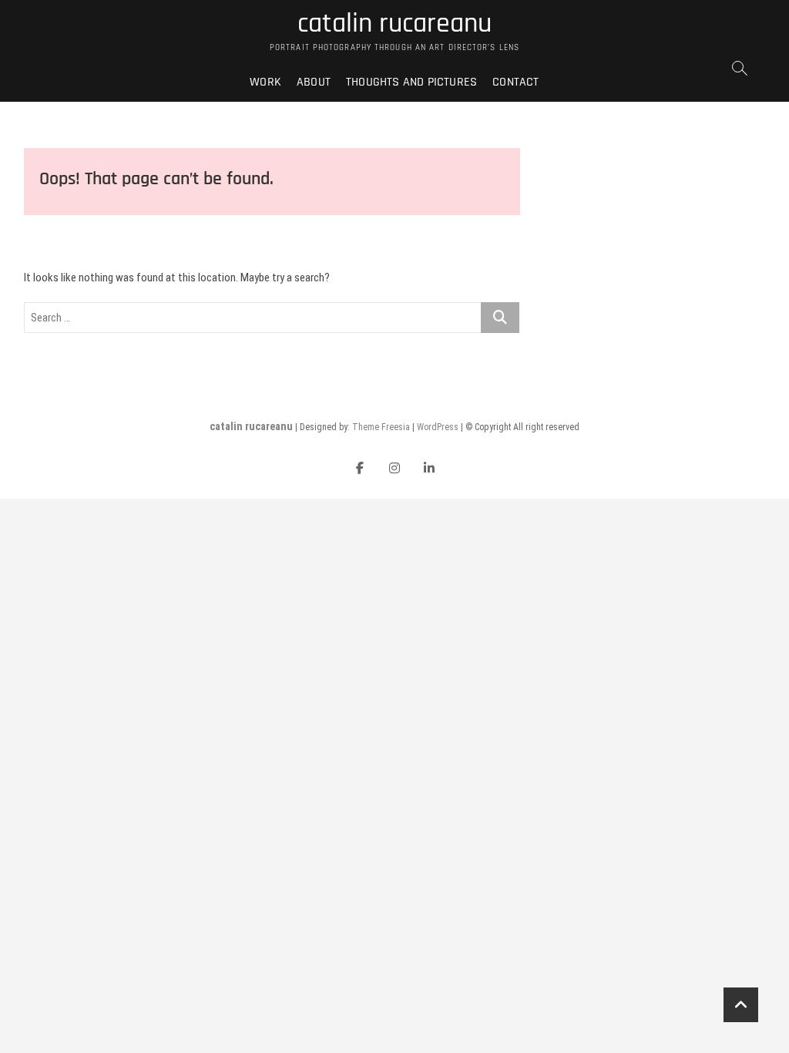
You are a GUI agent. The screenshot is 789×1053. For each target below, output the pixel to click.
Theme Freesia (381, 427)
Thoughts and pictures (411, 82)
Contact (515, 82)
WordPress (437, 427)
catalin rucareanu (394, 24)
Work (265, 82)
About (314, 82)
